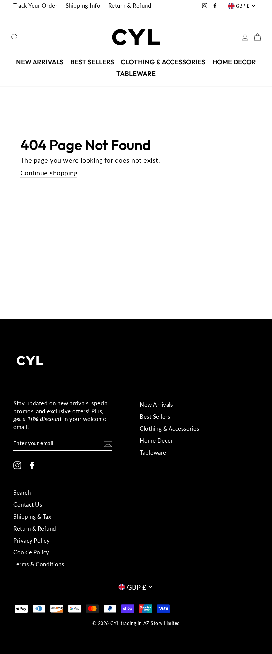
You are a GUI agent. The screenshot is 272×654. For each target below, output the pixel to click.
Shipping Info (83, 5)
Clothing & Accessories (163, 62)
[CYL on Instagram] (17, 465)
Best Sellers (92, 62)
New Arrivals (39, 62)
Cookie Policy (31, 552)
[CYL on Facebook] (32, 465)
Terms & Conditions (38, 564)
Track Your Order (35, 5)
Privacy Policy (31, 540)
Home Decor (234, 62)
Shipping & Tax (32, 516)
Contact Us (27, 504)
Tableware (136, 73)
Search (22, 492)
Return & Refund (130, 5)
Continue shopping (49, 173)
